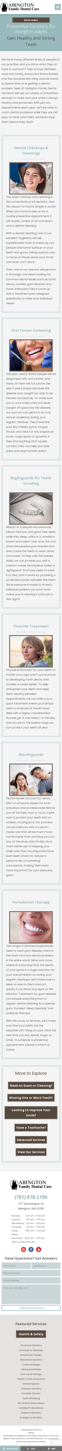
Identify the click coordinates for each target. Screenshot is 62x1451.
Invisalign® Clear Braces (31, 1407)
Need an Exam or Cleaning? (31, 1085)
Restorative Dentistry (31, 1359)
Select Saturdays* (17, 1236)
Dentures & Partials (31, 1369)
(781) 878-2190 (31, 1197)
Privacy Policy (42, 1436)
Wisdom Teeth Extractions (31, 1378)
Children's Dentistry (31, 1412)
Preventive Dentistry (31, 1345)
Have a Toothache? (31, 1127)
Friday (14, 1230)
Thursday (16, 1226)
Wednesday (17, 1223)
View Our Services (31, 1152)
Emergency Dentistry (31, 1417)
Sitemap (31, 1433)
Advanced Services (31, 1140)
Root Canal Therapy (31, 1374)
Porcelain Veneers (31, 1393)
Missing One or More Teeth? (31, 1098)
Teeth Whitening (31, 1398)
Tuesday (16, 1219)
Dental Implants (31, 1383)
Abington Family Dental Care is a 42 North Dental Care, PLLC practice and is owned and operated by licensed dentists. (31, 1440)
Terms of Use (54, 1436)
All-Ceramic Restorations (31, 1403)
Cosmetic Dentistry (31, 1388)
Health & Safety (31, 1334)
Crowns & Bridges (31, 1364)
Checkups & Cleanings (31, 1350)
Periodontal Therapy (31, 1354)
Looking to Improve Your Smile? (31, 1112)
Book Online (31, 19)
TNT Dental (31, 1436)
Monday (15, 1215)
